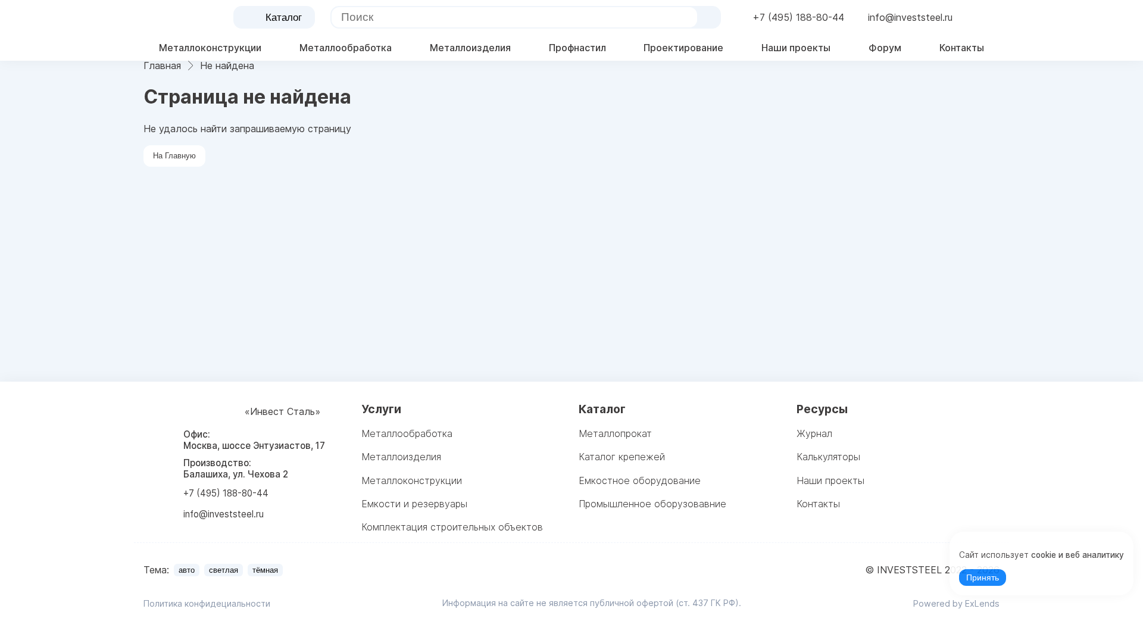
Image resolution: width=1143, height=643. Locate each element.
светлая (223, 570)
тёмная (265, 570)
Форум (885, 48)
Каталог (284, 17)
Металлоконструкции (210, 48)
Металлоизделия (470, 48)
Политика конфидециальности (206, 603)
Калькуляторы (828, 457)
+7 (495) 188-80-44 (798, 17)
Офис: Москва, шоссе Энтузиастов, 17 (254, 440)
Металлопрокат (615, 433)
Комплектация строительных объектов (452, 527)
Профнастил (577, 48)
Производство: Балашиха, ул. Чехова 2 (235, 468)
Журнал (814, 433)
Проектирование (683, 48)
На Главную (174, 155)
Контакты (961, 48)
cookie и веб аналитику (1077, 555)
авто (187, 570)
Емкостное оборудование (640, 480)
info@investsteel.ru (910, 17)
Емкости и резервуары (414, 504)
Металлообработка (345, 48)
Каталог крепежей (622, 457)
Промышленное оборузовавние (652, 504)
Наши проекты (795, 48)
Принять (982, 577)
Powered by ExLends (956, 603)
